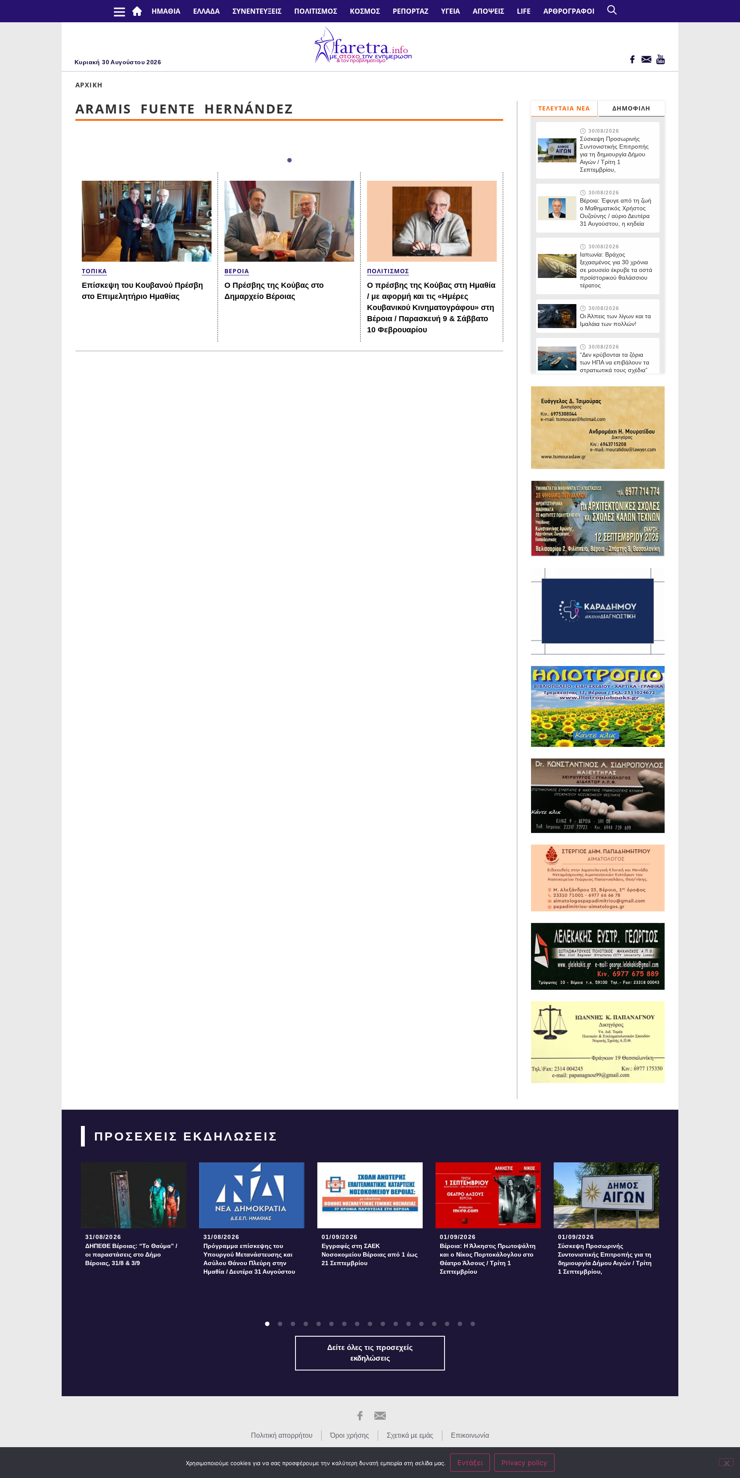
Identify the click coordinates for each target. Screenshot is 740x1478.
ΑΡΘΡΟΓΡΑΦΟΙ (568, 11)
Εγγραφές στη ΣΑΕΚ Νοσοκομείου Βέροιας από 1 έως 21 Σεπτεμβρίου (370, 1254)
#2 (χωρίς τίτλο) (138, 11)
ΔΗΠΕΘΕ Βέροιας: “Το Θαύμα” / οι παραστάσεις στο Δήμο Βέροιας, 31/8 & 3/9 (131, 1254)
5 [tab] (318, 1324)
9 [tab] (370, 1324)
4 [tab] (305, 1324)
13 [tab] (421, 1324)
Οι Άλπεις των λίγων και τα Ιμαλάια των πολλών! (615, 320)
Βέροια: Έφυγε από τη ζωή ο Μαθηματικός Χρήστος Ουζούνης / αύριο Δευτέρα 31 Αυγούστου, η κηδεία (615, 212)
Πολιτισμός (315, 11)
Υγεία (450, 11)
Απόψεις (488, 11)
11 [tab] (395, 1324)
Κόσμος (365, 11)
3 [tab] (293, 1324)
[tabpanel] (134, 1217)
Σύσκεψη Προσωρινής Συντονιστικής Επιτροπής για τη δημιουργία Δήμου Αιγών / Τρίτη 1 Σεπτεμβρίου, (614, 154)
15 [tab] (447, 1324)
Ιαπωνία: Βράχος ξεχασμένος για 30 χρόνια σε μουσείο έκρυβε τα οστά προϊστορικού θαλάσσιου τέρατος (616, 270)
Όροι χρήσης (349, 1435)
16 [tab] (460, 1324)
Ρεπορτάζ (410, 11)
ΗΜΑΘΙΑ (166, 11)
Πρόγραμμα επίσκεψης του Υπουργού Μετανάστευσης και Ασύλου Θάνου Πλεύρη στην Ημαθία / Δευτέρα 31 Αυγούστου (249, 1258)
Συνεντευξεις (257, 11)
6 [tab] (331, 1324)
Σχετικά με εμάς (410, 1435)
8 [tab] (357, 1324)
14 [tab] (434, 1324)
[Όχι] (726, 1462)
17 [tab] (472, 1324)
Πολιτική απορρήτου (282, 1435)
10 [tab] (383, 1324)
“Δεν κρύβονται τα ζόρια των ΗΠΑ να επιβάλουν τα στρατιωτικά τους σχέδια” (614, 362)
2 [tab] (280, 1324)
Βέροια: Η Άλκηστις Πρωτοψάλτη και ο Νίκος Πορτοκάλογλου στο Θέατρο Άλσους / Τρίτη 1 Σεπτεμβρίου (488, 1258)
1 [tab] (289, 160)
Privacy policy (524, 1462)
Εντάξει (470, 1462)
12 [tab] (408, 1324)
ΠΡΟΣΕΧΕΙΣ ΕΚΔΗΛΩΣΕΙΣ (186, 1136)
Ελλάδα (206, 11)
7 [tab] (344, 1324)
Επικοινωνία (470, 1435)
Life (524, 11)
